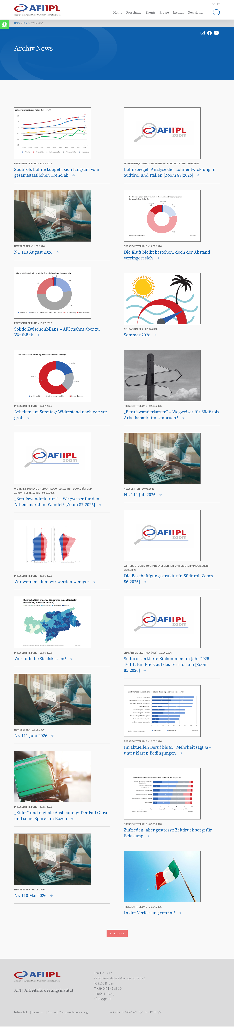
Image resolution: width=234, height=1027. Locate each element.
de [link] (213, 4)
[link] (4, 24)
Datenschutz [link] (21, 1012)
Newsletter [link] (196, 12)
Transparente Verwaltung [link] (73, 1012)
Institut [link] (178, 12)
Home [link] (117, 12)
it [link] (218, 4)
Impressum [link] (38, 1012)
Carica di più (117, 933)
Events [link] (150, 12)
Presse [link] (164, 12)
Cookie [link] (52, 1012)
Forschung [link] (133, 12)
